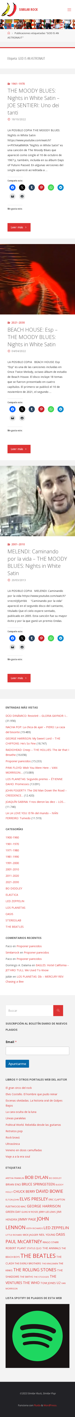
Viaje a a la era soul (18, 1156)
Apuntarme (17, 1063)
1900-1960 (12, 837)
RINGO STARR (51, 1242)
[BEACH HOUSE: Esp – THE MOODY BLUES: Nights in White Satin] (37, 279)
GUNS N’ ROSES (29, 1211)
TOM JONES (48, 1283)
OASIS (9, 914)
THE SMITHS (26, 1276)
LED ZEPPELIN (15, 901)
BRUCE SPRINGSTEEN (38, 1184)
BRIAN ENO (13, 1184)
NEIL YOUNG (47, 1234)
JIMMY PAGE (27, 1219)
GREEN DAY (13, 1212)
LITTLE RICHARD (14, 1234)
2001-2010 (18, 544)
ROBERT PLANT (16, 1248)
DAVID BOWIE (49, 1191)
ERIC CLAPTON (57, 1199)
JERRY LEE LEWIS (47, 1211)
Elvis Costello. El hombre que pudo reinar (31, 1094)
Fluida (37, 1405)
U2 (59, 1283)
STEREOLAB (13, 920)
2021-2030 (18, 322)
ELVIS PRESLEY (34, 1199)
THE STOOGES (41, 1276)
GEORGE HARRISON (44, 1206)
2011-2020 (12, 875)
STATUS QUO (34, 1248)
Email (11, 1042)
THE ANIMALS (51, 1248)
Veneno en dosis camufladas (24, 1150)
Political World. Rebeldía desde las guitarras (33, 1125)
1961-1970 (18, 83)
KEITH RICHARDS (34, 1228)
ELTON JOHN (12, 1199)
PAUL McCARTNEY (24, 1242)
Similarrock (12, 952)
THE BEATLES (15, 926)
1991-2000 (12, 863)
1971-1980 (12, 850)
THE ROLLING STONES (34, 1269)
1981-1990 (12, 856)
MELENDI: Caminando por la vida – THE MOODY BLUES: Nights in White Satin (37, 562)
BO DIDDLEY (14, 888)
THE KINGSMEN (50, 1263)
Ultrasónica (13, 1144)
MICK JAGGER (30, 1234)
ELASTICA (12, 895)
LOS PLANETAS (15, 907)
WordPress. (50, 1405)
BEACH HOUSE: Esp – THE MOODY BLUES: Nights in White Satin (33, 337)
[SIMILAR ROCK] (9, 9)
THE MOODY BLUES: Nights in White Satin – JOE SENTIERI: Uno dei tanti (33, 101)
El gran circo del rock (19, 1088)
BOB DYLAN (36, 1177)
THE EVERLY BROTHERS (28, 1263)
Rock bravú (13, 1137)
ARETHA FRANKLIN (15, 1178)
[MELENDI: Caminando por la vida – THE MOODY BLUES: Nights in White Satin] (37, 501)
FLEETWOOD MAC (16, 1206)
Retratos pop (14, 1131)
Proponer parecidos (29, 946)
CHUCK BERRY (24, 1191)
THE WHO (31, 1282)
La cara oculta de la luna (21, 1112)
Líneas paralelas (16, 1118)
